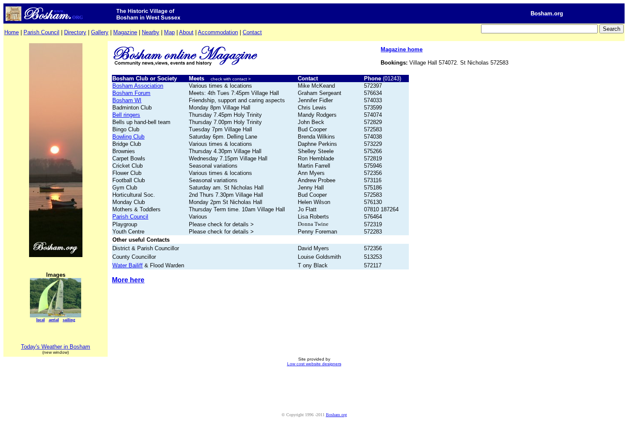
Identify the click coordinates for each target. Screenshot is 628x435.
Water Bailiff (127, 265)
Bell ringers (126, 115)
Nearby (150, 32)
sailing (69, 319)
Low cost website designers (314, 363)
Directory (75, 32)
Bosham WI (126, 100)
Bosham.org (336, 414)
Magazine (125, 32)
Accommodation (218, 32)
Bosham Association (137, 86)
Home (11, 32)
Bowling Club (128, 136)
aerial (54, 319)
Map (169, 32)
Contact (252, 32)
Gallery (100, 32)
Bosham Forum (131, 93)
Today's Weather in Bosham (55, 346)
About (186, 32)
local (40, 319)
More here (128, 280)
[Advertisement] (314, 393)
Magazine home (402, 49)
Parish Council (41, 32)
